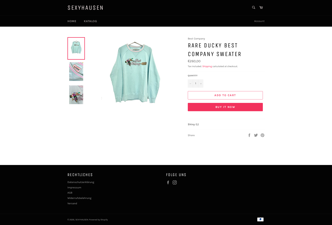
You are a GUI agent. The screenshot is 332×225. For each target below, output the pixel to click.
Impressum (74, 187)
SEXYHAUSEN (85, 7)
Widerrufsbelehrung (79, 198)
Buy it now (225, 107)
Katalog (90, 21)
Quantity (192, 75)
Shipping (207, 66)
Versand (72, 203)
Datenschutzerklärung (80, 182)
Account (259, 21)
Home (71, 21)
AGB (69, 192)
